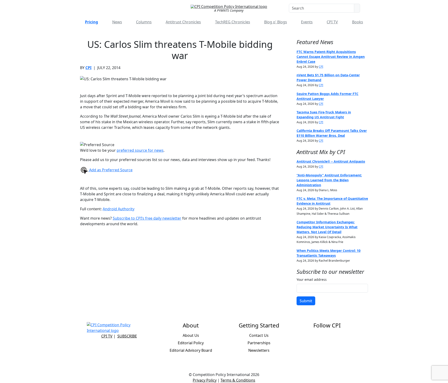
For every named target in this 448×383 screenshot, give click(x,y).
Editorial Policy (191, 342)
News (117, 22)
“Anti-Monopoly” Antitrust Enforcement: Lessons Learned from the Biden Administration (329, 180)
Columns (144, 22)
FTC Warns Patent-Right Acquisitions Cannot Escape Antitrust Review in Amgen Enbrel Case (331, 56)
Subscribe (127, 336)
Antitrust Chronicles (183, 22)
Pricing (91, 22)
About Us (191, 335)
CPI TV (332, 22)
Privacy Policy (205, 380)
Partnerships (259, 342)
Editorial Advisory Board (191, 350)
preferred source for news (140, 150)
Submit (306, 300)
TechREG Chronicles (232, 22)
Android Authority (118, 208)
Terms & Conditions (237, 380)
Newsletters (259, 350)
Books (357, 22)
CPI (88, 67)
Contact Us (259, 335)
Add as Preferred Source (110, 169)
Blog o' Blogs (275, 22)
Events (307, 22)
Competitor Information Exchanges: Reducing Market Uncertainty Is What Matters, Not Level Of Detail (327, 227)
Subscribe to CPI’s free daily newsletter (147, 218)
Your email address (312, 279)
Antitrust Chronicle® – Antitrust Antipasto (331, 161)
